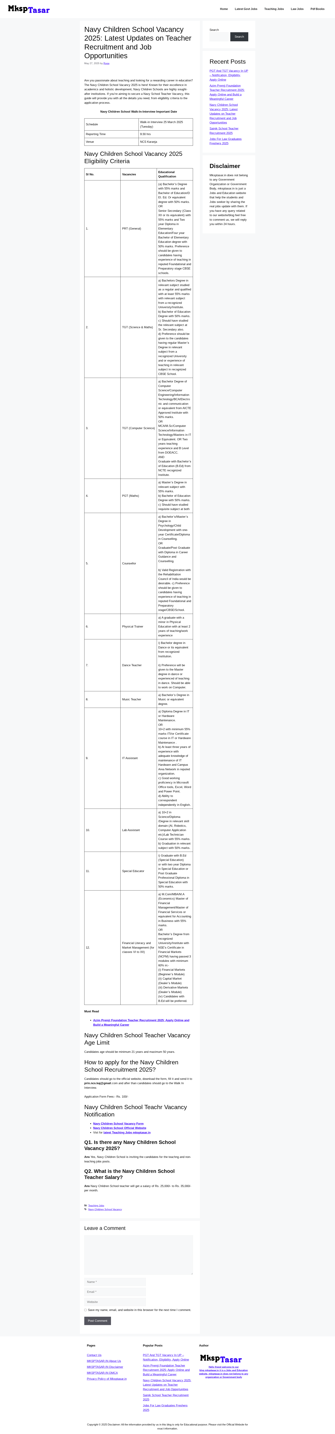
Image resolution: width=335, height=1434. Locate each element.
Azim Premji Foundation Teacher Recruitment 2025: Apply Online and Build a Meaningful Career (166, 1370)
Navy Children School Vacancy (105, 1209)
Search (214, 30)
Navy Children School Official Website (119, 1128)
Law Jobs (297, 8)
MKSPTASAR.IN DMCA (102, 1373)
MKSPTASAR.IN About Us (104, 1361)
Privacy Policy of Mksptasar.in (107, 1378)
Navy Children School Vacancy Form (118, 1123)
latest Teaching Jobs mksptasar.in (127, 1132)
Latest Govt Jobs (246, 8)
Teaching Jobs (274, 8)
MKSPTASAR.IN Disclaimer (105, 1367)
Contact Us (94, 1355)
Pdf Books (318, 8)
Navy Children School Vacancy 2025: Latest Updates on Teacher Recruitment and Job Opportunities (224, 113)
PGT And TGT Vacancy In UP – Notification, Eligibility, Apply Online (229, 75)
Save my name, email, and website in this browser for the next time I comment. (139, 1310)
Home (224, 8)
